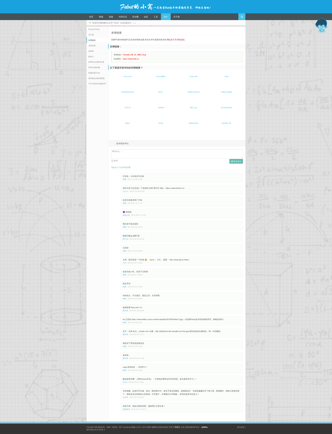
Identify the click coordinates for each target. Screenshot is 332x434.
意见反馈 (240, 427)
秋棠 (124, 286)
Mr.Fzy (125, 239)
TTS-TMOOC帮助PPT (97, 83)
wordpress (127, 427)
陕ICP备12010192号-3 (96, 429)
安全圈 (135, 16)
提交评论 (237, 161)
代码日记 (123, 16)
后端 (111, 16)
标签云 (91, 56)
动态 (146, 16)
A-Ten (125, 382)
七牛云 (154, 427)
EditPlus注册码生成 (96, 62)
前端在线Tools (94, 72)
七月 (124, 262)
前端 (101, 16)
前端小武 (126, 215)
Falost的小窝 (92, 427)
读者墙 (91, 51)
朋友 (166, 16)
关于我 (176, 16)
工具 (156, 16)
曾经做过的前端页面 (96, 78)
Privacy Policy (94, 29)
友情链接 (92, 40)
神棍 (124, 179)
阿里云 (177, 427)
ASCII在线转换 (94, 67)
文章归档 (92, 45)
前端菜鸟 (126, 409)
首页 (91, 16)
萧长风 (125, 310)
